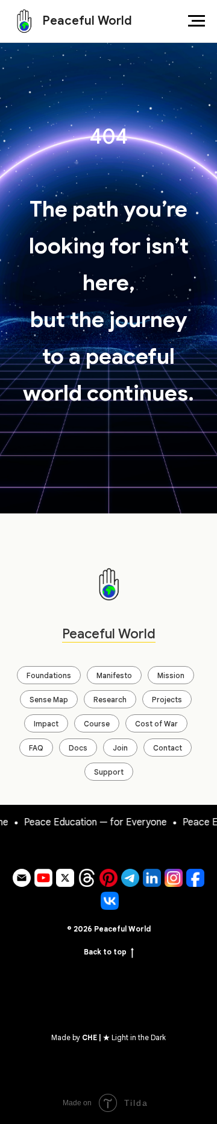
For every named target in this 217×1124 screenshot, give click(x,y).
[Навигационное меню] (196, 21)
